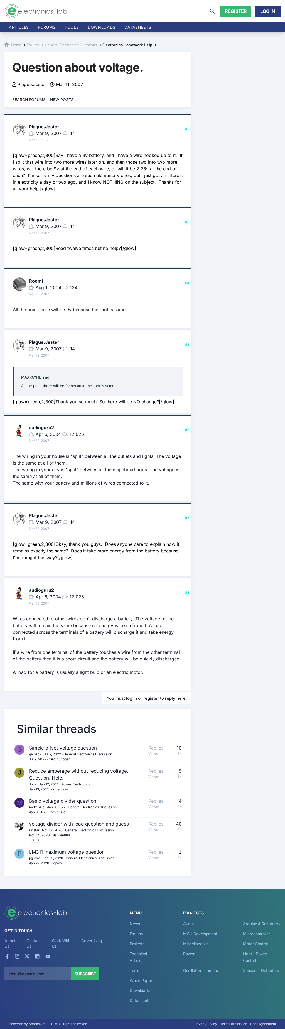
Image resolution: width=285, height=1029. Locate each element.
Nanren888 (61, 835)
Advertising (91, 940)
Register (236, 11)
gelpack (35, 754)
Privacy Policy (205, 1024)
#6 (187, 430)
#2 (187, 129)
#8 (187, 592)
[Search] (212, 11)
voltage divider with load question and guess (79, 824)
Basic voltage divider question (62, 801)
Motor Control (255, 943)
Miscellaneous (195, 943)
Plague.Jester (32, 84)
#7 (187, 518)
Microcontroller (256, 933)
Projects (137, 943)
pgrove (34, 858)
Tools (72, 27)
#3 (187, 222)
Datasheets (137, 27)
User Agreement (263, 1024)
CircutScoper (59, 759)
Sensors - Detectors (261, 970)
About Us (10, 943)
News (135, 923)
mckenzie (37, 807)
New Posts (61, 99)
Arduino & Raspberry (261, 923)
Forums (47, 27)
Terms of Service (233, 1024)
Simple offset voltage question (63, 748)
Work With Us (61, 943)
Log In (267, 11)
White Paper (141, 980)
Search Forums (29, 99)
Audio (188, 923)
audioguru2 (41, 427)
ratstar (34, 830)
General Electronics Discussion (87, 754)
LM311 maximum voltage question (67, 852)
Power (189, 953)
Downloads (139, 990)
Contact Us (33, 943)
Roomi (36, 281)
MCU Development (200, 933)
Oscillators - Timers (200, 970)
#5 (187, 344)
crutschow (59, 789)
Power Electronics (75, 784)
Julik (32, 784)
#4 (187, 283)
